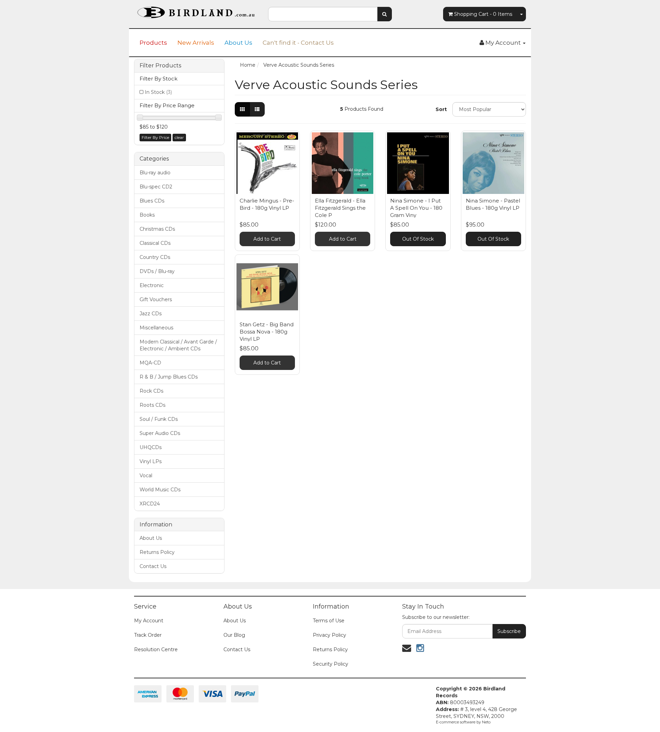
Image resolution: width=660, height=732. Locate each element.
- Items (483, 14)
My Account (148, 621)
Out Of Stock (418, 239)
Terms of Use (328, 621)
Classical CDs (155, 243)
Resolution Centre (156, 649)
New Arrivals (195, 42)
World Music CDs (160, 490)
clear (179, 137)
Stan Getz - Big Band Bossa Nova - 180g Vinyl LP (267, 331)
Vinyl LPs (151, 461)
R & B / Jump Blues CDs (169, 377)
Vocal (146, 475)
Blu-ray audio (155, 173)
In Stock (158, 92)
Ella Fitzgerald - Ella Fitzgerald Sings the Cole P (340, 207)
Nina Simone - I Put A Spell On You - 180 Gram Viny (416, 207)
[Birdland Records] (196, 10)
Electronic (152, 285)
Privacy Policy (329, 635)
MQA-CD (150, 363)
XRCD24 (150, 504)
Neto (486, 722)
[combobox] (322, 14)
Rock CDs (151, 391)
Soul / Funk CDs (159, 419)
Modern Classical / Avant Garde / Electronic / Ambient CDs (178, 345)
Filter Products (160, 66)
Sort (441, 109)
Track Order (148, 635)
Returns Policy (157, 552)
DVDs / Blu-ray (157, 271)
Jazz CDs (151, 313)
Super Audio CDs (160, 433)
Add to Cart (267, 239)
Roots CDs (152, 405)
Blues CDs (152, 201)
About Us (238, 42)
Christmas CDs (157, 229)
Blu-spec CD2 (156, 187)
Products (153, 42)
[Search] (384, 14)
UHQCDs (151, 447)
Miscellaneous (156, 328)
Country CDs (155, 257)
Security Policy (330, 664)
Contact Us (153, 566)
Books (147, 215)
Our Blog (234, 635)
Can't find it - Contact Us (298, 42)
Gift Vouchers (156, 299)
